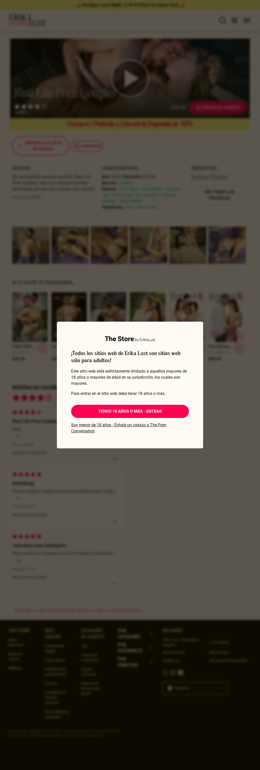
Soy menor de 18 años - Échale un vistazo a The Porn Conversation (118, 428)
